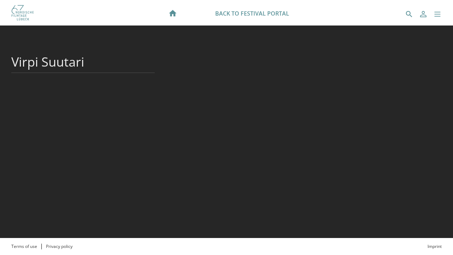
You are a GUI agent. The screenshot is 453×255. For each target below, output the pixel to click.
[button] (437, 14)
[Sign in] (423, 14)
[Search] (409, 14)
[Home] (173, 13)
